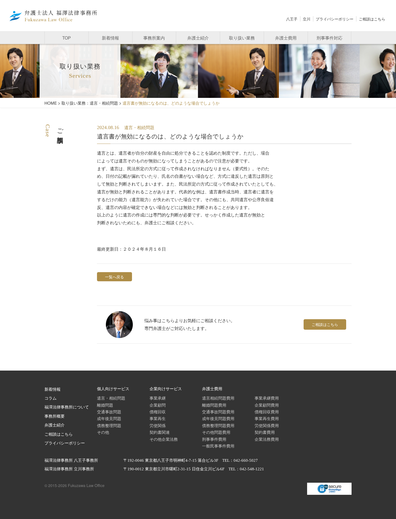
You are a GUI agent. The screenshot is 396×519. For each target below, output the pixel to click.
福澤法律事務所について (66, 407)
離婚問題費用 (214, 405)
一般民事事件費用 (218, 446)
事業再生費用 (267, 418)
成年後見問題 (109, 418)
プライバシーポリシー (334, 19)
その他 (103, 432)
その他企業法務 (164, 439)
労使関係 (158, 425)
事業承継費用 (267, 398)
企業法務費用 (267, 439)
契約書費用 (265, 432)
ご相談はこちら (372, 19)
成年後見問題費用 (218, 418)
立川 (306, 19)
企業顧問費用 (267, 405)
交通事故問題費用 (218, 411)
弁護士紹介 (198, 38)
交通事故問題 (109, 411)
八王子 (291, 19)
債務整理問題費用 (218, 425)
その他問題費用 (216, 432)
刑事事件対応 (329, 38)
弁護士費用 (286, 38)
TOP (66, 38)
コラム (50, 398)
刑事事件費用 (214, 439)
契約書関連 (160, 432)
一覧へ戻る (114, 276)
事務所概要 (54, 416)
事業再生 (158, 418)
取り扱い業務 (242, 38)
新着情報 (110, 38)
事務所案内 (154, 38)
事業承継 (158, 398)
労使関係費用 (267, 425)
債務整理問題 (109, 425)
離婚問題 (105, 405)
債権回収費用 (267, 411)
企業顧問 (158, 405)
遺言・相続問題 (111, 398)
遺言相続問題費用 (218, 398)
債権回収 (158, 411)
